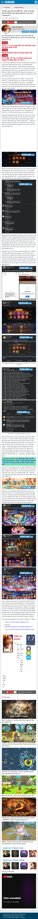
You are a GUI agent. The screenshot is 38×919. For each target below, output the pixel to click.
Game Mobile (18, 7)
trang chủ (30, 644)
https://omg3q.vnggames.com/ (20, 622)
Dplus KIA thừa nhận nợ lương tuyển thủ (17, 53)
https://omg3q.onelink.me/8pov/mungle (22, 629)
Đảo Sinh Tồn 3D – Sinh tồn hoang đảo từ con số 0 (18, 795)
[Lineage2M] (15, 854)
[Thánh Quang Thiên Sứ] (32, 854)
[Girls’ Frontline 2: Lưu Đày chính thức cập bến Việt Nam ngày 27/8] (19, 709)
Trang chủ (25, 31)
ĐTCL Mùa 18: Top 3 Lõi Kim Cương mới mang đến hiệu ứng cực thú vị (17, 59)
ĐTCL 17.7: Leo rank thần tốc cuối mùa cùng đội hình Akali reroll (19, 46)
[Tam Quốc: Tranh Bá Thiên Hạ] (6, 854)
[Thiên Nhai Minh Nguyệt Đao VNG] (32, 866)
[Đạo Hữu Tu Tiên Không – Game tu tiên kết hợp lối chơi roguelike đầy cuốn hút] (19, 759)
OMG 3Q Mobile (17, 27)
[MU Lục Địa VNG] (24, 854)
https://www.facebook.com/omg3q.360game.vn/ (18, 626)
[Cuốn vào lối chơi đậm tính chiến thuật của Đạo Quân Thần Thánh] (19, 733)
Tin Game (7, 7)
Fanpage (33, 31)
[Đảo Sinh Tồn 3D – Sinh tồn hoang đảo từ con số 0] (19, 785)
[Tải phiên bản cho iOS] (28, 648)
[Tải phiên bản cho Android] (28, 653)
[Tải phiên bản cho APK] (28, 657)
